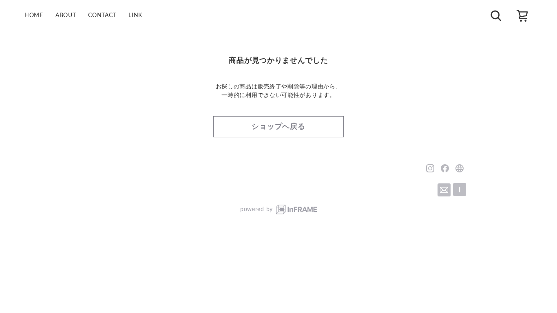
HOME (33, 15)
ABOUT (65, 15)
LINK (135, 15)
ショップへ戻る (278, 126)
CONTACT (102, 15)
